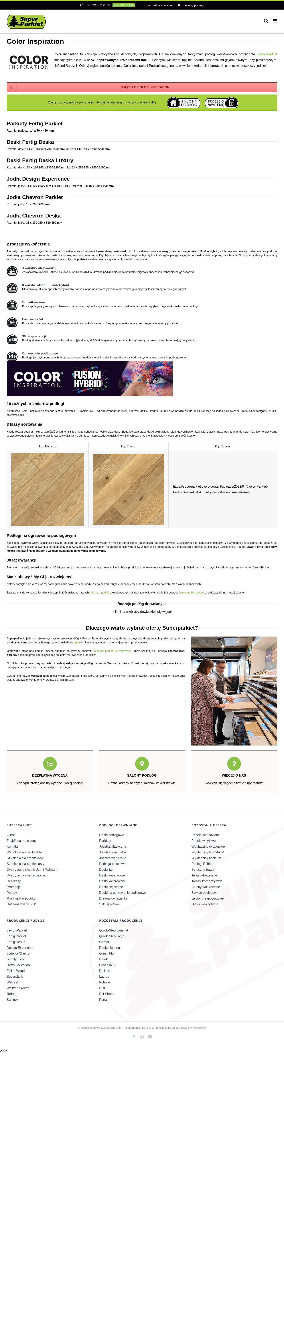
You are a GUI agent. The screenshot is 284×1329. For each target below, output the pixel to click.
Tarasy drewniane (204, 875)
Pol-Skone (106, 994)
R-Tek (103, 959)
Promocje (14, 887)
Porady (12, 892)
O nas (11, 835)
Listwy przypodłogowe (207, 898)
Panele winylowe (203, 840)
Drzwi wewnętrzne (204, 904)
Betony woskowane (205, 887)
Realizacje (14, 881)
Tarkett (11, 994)
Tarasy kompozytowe (207, 881)
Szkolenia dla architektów (25, 858)
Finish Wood (16, 971)
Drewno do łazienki (113, 898)
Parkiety (105, 840)
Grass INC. (107, 965)
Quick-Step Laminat (113, 930)
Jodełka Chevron (19, 953)
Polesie (104, 982)
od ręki (78, 642)
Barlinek (12, 999)
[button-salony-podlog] (183, 99)
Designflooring (109, 947)
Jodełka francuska (112, 852)
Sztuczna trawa (202, 869)
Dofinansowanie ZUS (22, 904)
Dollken (104, 971)
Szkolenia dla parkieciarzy (26, 864)
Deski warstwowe (112, 875)
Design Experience (20, 947)
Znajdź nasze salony (22, 840)
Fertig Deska (16, 942)
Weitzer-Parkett (18, 988)
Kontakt (12, 846)
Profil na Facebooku (21, 898)
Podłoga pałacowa (112, 864)
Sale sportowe (109, 904)
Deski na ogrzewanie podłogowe (122, 892)
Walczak (13, 982)
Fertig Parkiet (16, 936)
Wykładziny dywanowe (208, 846)
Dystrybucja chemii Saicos (26, 875)
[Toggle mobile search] (266, 20)
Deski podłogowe (111, 835)
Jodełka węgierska (112, 858)
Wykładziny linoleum (206, 858)
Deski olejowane (111, 887)
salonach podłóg (99, 592)
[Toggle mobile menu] (275, 20)
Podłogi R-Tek (201, 864)
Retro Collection (18, 965)
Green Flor (107, 953)
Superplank (15, 976)
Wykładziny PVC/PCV (207, 852)
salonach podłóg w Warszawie (112, 651)
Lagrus (104, 976)
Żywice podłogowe (204, 892)
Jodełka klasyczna (112, 846)
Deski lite (105, 869)
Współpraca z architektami (26, 852)
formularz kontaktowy (192, 592)
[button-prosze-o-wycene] (221, 99)
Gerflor (104, 942)
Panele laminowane (205, 835)
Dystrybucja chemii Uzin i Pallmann (32, 869)
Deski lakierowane (112, 881)
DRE (102, 988)
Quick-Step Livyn (111, 936)
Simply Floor (16, 959)
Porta (103, 999)
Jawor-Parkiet (267, 54)
